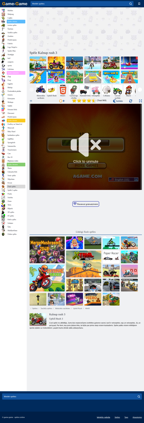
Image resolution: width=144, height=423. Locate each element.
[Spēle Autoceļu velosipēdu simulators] (129, 285)
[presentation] (32, 90)
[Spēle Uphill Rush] (92, 63)
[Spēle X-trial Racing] (83, 264)
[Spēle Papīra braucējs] (111, 257)
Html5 (87, 308)
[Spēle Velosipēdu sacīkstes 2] (111, 242)
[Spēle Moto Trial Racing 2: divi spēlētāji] (111, 299)
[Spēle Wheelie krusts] (74, 299)
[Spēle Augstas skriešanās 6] (111, 63)
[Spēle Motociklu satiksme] (111, 285)
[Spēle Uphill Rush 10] (92, 77)
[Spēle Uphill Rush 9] (74, 77)
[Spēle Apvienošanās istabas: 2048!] (47, 249)
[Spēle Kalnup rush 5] (74, 63)
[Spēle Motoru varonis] (92, 299)
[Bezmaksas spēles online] (14, 3)
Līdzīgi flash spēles (86, 231)
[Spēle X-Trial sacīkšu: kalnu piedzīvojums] (74, 285)
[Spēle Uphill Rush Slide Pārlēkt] (38, 77)
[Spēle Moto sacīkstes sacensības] (129, 257)
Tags (126, 417)
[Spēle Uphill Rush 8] (56, 77)
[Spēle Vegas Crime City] (56, 299)
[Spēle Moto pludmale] (38, 299)
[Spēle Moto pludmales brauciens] (129, 242)
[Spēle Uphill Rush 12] (129, 77)
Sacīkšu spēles (46, 308)
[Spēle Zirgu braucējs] (129, 271)
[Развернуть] (140, 101)
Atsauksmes (137, 417)
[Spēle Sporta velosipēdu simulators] (111, 271)
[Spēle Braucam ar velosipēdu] (92, 242)
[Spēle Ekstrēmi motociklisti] (47, 278)
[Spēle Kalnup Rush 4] (56, 63)
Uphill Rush (77, 308)
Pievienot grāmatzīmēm (87, 204)
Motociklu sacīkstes (62, 308)
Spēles (35, 308)
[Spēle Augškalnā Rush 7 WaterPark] (129, 63)
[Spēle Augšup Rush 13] (74, 242)
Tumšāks (119, 101)
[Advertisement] (57, 28)
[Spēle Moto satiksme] (92, 285)
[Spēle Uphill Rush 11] (111, 77)
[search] (131, 3)
